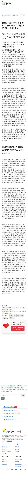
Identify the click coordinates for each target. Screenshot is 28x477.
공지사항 (4, 449)
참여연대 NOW (11, 407)
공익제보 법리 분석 (9, 416)
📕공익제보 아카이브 (9, 420)
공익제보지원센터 (6, 15)
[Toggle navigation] (25, 3)
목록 (3, 398)
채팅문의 (4, 464)
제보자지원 (15, 15)
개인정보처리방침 (6, 451)
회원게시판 (5, 461)
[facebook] (7, 469)
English (4, 453)
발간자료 (17, 447)
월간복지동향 (18, 464)
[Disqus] (14, 357)
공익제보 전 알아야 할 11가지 (12, 413)
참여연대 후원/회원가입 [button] (18, 328)
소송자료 (17, 449)
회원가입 (4, 459)
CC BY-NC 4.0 (9, 441)
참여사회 (17, 461)
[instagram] (12, 469)
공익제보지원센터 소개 (10, 410)
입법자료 (17, 451)
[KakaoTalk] (20, 469)
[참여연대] (8, 430)
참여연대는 (5, 447)
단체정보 (17, 431)
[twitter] (3, 469)
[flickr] (25, 469)
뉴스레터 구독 (18, 459)
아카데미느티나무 (19, 466)
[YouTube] (16, 469)
